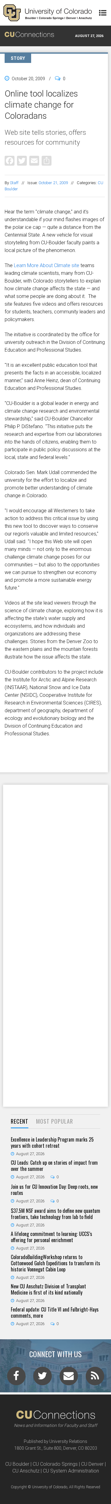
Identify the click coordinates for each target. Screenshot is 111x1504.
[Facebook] (9, 160)
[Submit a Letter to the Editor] (69, 1377)
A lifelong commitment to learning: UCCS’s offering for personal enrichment (51, 1237)
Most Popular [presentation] (54, 1121)
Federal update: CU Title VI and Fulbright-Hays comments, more (55, 1312)
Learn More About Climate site (46, 265)
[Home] (47, 13)
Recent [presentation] (19, 1121)
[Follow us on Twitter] (42, 1377)
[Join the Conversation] (16, 1377)
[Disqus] (55, 865)
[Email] (34, 160)
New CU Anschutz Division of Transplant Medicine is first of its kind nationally (48, 1289)
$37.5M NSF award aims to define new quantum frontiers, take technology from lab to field (55, 1214)
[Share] (46, 160)
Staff (14, 182)
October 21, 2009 (53, 182)
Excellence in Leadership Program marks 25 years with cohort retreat (52, 1142)
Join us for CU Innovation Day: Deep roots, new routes (54, 1189)
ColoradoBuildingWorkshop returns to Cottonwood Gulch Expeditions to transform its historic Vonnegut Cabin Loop (55, 1263)
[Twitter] (22, 160)
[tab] (19, 1121)
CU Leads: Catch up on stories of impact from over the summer (54, 1165)
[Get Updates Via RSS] (95, 1377)
